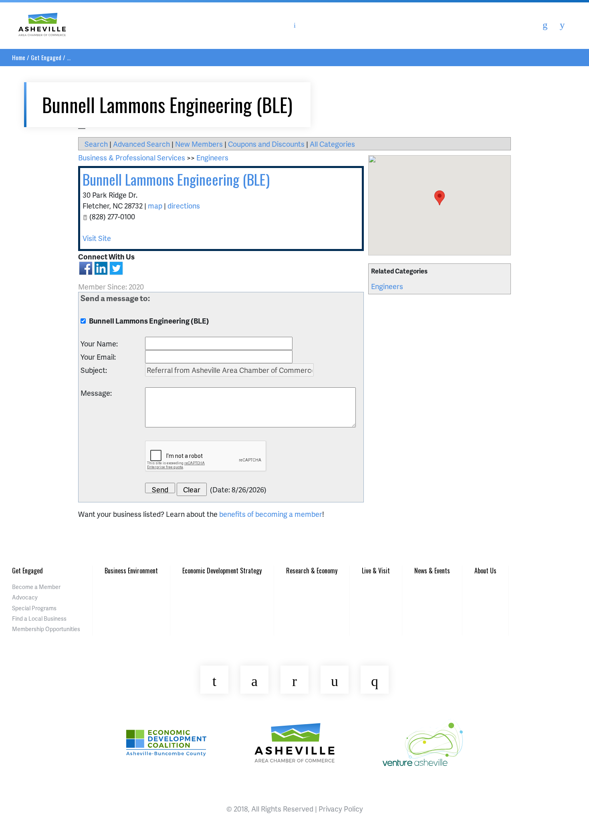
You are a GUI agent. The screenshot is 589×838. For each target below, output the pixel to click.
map (155, 205)
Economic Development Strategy (222, 570)
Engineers (387, 286)
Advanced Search (141, 144)
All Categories (332, 144)
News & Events (432, 570)
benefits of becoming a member (270, 514)
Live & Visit (376, 570)
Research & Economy (311, 570)
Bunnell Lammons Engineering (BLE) (176, 179)
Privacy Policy (341, 809)
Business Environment (131, 570)
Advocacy (25, 597)
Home (18, 57)
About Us (485, 570)
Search (96, 144)
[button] (439, 197)
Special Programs (34, 608)
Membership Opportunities (46, 629)
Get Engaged (46, 57)
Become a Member (36, 587)
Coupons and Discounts (266, 144)
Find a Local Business (39, 618)
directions (183, 205)
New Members (199, 144)
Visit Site (97, 238)
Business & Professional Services (131, 157)
